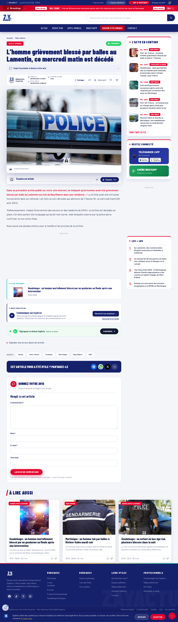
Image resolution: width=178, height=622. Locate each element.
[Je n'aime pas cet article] (116, 80)
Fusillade (48, 354)
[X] (107, 366)
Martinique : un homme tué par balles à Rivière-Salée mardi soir (87, 540)
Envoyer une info (158, 3)
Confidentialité (142, 609)
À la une (50, 590)
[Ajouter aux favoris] (95, 80)
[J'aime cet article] (110, 80)
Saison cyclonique (112, 28)
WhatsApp (91, 28)
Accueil (10, 38)
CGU (161, 609)
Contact (132, 28)
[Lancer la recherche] (171, 17)
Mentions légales (127, 609)
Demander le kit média (110, 319)
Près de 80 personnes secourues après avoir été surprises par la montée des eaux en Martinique (70, 8)
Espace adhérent (119, 582)
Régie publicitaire (119, 587)
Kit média (148, 587)
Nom (13, 433)
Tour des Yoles (85, 582)
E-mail (14, 445)
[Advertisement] (64, 255)
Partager (80, 80)
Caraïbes (51, 585)
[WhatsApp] (100, 366)
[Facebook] (94, 366)
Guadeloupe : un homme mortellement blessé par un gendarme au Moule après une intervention (31, 542)
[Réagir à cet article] (89, 80)
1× (97, 179)
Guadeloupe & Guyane (56, 598)
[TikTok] (16, 596)
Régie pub (57, 28)
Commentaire (17, 402)
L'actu (49, 582)
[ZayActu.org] (7, 18)
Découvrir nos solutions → (106, 313)
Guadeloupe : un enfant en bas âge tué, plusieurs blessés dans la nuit (143, 540)
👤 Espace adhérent (116, 3)
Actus (44, 28)
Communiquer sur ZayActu (155, 578)
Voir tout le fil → (139, 132)
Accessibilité (170, 609)
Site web (14, 457)
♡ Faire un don (97, 3)
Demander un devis (151, 591)
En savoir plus (26, 618)
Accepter (157, 617)
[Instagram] (23, 596)
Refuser (142, 617)
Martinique (63, 354)
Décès (20, 354)
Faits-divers (20, 38)
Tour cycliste (84, 587)
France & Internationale (57, 594)
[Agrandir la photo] (64, 127)
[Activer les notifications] (5, 608)
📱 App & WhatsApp (139, 3)
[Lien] (114, 366)
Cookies (153, 609)
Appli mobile (74, 28)
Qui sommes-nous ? (120, 578)
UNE (90, 354)
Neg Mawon (77, 354)
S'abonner (115, 43)
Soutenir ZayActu (119, 591)
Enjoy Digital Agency (57, 609)
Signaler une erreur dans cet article (25, 342)
